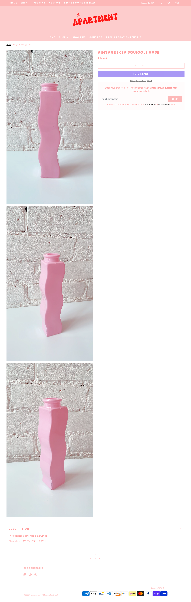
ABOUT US (39, 3)
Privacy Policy (150, 104)
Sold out (141, 65)
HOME (13, 3)
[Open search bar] (162, 3)
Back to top (95, 558)
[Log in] (170, 3)
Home (8, 45)
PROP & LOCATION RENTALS (80, 3)
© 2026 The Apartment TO (33, 595)
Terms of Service (164, 104)
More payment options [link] (141, 80)
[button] (95, 528)
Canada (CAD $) (147, 3)
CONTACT (54, 3)
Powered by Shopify (51, 595)
